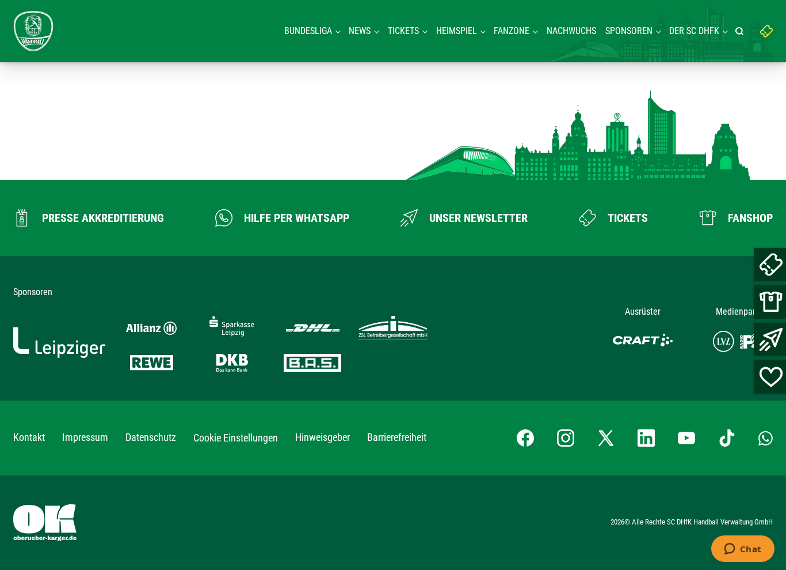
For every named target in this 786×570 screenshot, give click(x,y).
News (360, 30)
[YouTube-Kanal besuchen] (686, 438)
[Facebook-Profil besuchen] (525, 438)
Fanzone (511, 30)
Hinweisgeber (322, 437)
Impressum (85, 437)
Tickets (403, 30)
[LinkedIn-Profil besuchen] (646, 438)
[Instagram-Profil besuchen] (565, 438)
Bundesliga (308, 30)
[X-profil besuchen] (606, 438)
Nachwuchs (571, 30)
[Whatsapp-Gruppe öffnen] (765, 438)
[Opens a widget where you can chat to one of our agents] (742, 549)
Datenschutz (150, 437)
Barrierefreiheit (396, 437)
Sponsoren (629, 30)
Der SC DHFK (694, 30)
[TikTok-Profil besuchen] (726, 438)
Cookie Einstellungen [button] (235, 438)
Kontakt (29, 437)
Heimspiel (456, 30)
